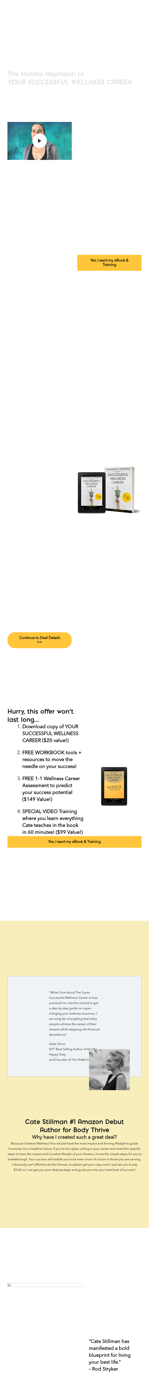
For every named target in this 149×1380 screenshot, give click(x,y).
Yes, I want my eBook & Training (109, 263)
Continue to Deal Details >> (39, 640)
